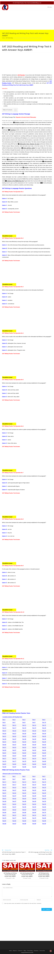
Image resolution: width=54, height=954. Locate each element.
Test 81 (4, 764)
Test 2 (13, 719)
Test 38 (24, 739)
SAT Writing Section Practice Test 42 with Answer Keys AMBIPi (43, 874)
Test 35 (44, 736)
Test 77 (14, 761)
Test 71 (4, 758)
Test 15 (44, 725)
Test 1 (3, 719)
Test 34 (34, 736)
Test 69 (34, 755)
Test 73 (24, 758)
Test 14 (34, 725)
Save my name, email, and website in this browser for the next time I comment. (22, 903)
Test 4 (33, 719)
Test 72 (14, 758)
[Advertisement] (27, 20)
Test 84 (34, 764)
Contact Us (20, 950)
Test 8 (23, 722)
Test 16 (4, 728)
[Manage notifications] (51, 951)
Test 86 (4, 767)
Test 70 (44, 755)
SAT (33, 75)
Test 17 (14, 728)
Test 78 (24, 761)
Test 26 (4, 733)
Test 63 (24, 753)
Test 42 (14, 742)
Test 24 (34, 731)
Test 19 (34, 728)
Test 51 (4, 747)
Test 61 (4, 753)
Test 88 (24, 767)
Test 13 (24, 725)
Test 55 (44, 747)
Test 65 (44, 753)
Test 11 (4, 725)
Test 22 (14, 731)
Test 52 (14, 747)
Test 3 (23, 719)
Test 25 (44, 731)
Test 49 (34, 744)
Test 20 (44, 728)
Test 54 (34, 747)
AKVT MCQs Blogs (9, 38)
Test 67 (14, 755)
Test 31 (4, 736)
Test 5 (43, 719)
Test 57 (14, 750)
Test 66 (4, 755)
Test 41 (4, 742)
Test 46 (4, 744)
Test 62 (14, 753)
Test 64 (34, 753)
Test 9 (33, 722)
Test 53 (24, 747)
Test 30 (44, 733)
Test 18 (24, 728)
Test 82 (14, 764)
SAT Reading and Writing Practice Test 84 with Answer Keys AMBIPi (10, 874)
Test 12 (14, 725)
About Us (15, 950)
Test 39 (34, 739)
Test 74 (34, 758)
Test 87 (14, 767)
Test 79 (34, 761)
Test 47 (14, 744)
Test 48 (24, 744)
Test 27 (14, 733)
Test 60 (44, 750)
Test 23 (24, 731)
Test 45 (44, 742)
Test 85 (44, 764)
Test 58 (24, 750)
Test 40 (44, 739)
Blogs (25, 950)
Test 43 (24, 742)
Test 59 (34, 750)
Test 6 (3, 722)
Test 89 (34, 767)
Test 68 (24, 755)
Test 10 (44, 722)
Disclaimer (36, 950)
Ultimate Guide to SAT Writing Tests (11, 773)
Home (3, 38)
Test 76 (4, 761)
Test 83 (24, 764)
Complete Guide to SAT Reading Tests (12, 717)
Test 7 (13, 722)
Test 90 (44, 767)
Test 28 (24, 733)
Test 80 (44, 761)
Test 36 (4, 739)
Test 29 (34, 733)
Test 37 (14, 739)
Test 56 (4, 750)
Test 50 (44, 744)
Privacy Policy (30, 950)
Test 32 (14, 736)
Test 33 (24, 736)
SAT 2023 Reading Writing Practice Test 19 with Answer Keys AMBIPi (27, 874)
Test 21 (4, 731)
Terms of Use (42, 950)
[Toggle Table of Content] (14, 110)
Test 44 (34, 742)
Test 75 (44, 758)
